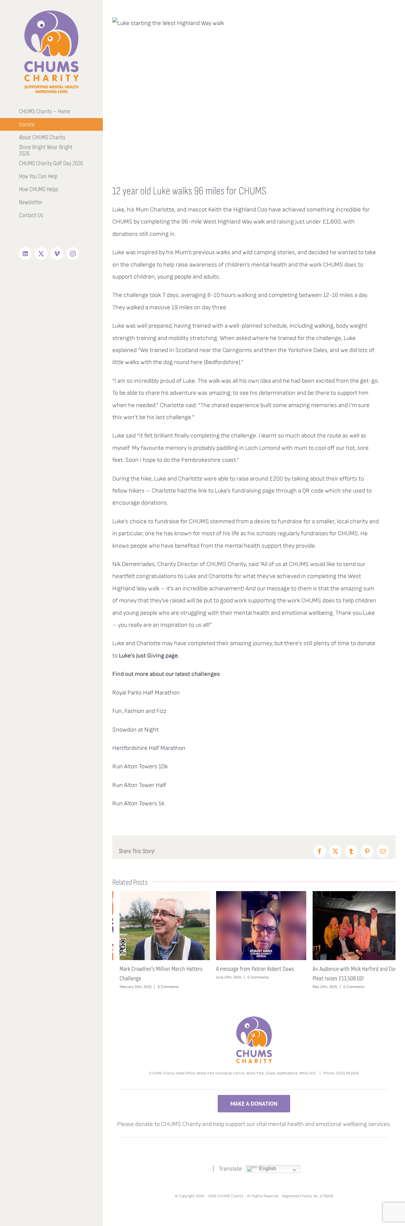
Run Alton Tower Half (139, 785)
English (267, 1168)
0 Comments (160, 986)
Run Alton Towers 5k (138, 803)
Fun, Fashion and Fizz (139, 711)
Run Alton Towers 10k (140, 766)
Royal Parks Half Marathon (146, 692)
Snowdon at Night (135, 729)
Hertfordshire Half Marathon (148, 748)
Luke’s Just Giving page (148, 655)
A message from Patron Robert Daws (248, 969)
